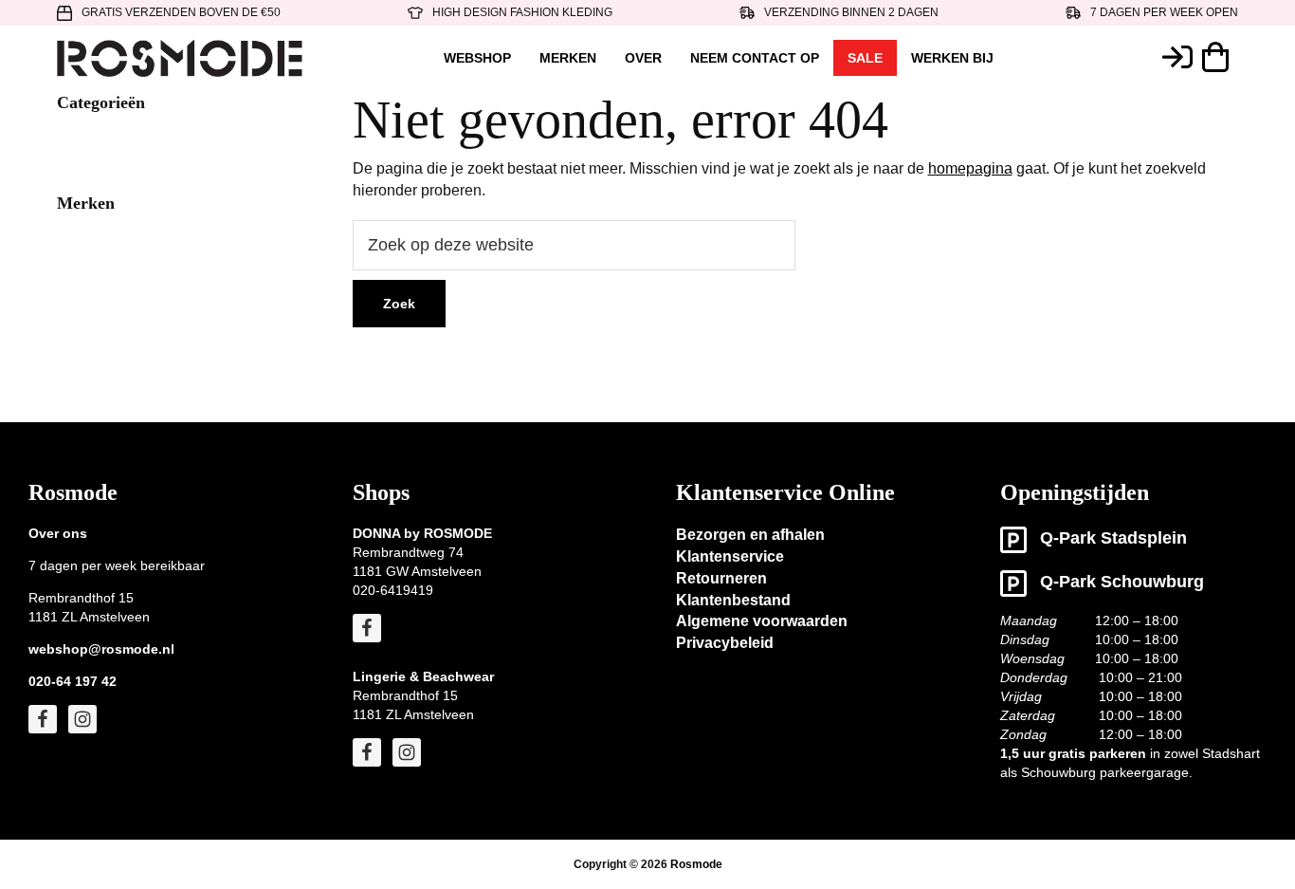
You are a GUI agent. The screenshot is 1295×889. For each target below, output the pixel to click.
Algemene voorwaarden (762, 621)
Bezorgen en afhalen (750, 535)
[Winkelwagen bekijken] (1220, 56)
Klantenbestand (733, 600)
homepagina (970, 168)
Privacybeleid (725, 643)
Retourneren (721, 578)
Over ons (57, 533)
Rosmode (696, 864)
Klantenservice (730, 556)
